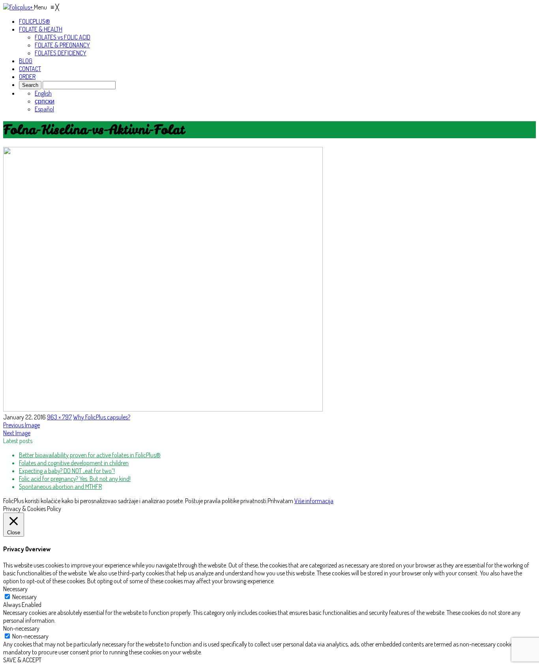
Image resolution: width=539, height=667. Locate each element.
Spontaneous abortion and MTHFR (60, 486)
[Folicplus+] (18, 7)
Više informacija (313, 501)
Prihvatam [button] (280, 501)
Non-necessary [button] (21, 628)
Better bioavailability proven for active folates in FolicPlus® (90, 455)
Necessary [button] (15, 589)
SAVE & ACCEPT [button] (22, 660)
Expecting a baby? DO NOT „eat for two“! (67, 471)
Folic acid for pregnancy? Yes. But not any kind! (75, 479)
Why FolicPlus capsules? (101, 417)
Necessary (24, 597)
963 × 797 (59, 417)
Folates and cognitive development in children (74, 463)
